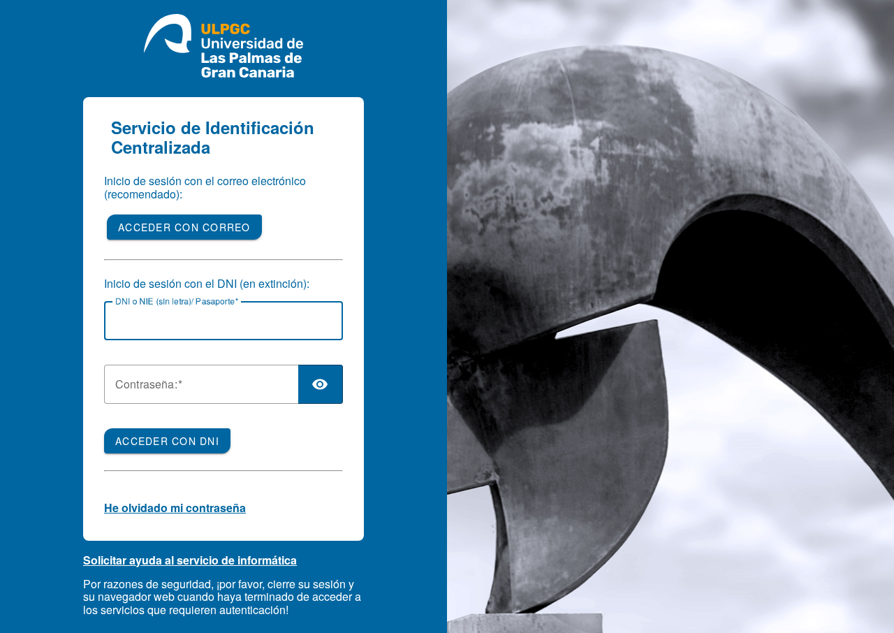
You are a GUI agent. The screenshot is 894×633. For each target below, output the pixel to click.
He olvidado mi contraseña (175, 508)
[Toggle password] (320, 384)
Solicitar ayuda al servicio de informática (190, 560)
